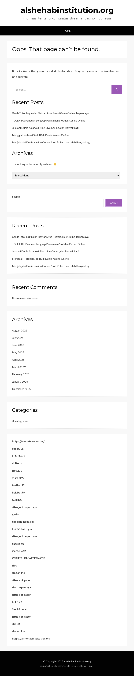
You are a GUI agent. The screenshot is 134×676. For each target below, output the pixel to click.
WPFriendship (64, 666)
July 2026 (17, 337)
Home (67, 30)
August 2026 (19, 330)
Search (16, 196)
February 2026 (20, 374)
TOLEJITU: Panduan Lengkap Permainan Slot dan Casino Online (48, 120)
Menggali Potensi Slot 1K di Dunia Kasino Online (40, 135)
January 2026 (20, 381)
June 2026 (18, 345)
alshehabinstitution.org (67, 10)
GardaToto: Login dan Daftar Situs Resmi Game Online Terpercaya (50, 113)
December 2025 (21, 388)
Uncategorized (20, 421)
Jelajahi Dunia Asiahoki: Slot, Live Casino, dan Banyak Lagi (45, 127)
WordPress (89, 666)
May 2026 (18, 352)
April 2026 (18, 359)
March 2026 (19, 367)
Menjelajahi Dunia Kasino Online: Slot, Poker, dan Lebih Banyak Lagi (51, 142)
